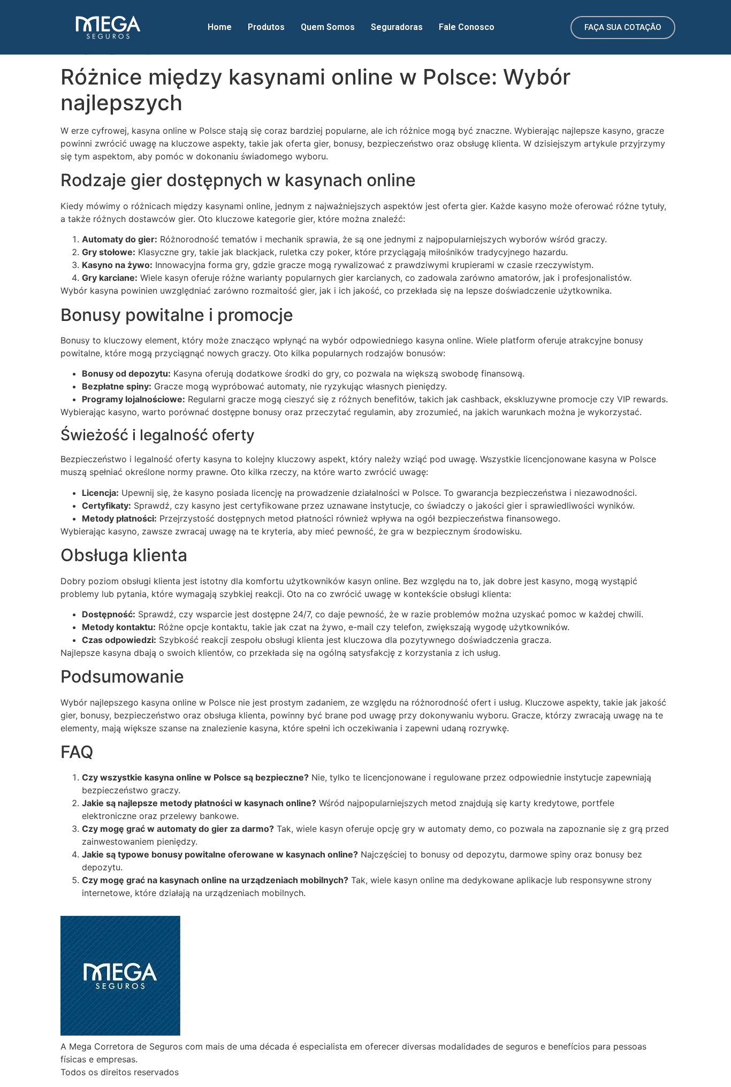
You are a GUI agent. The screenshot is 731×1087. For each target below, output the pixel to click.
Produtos (266, 27)
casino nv (533, 593)
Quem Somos (328, 27)
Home (220, 27)
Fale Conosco (466, 27)
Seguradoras (397, 27)
